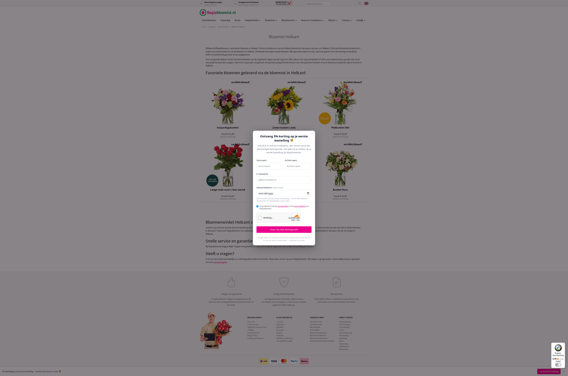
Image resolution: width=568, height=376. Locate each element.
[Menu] (563, 344)
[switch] (558, 365)
